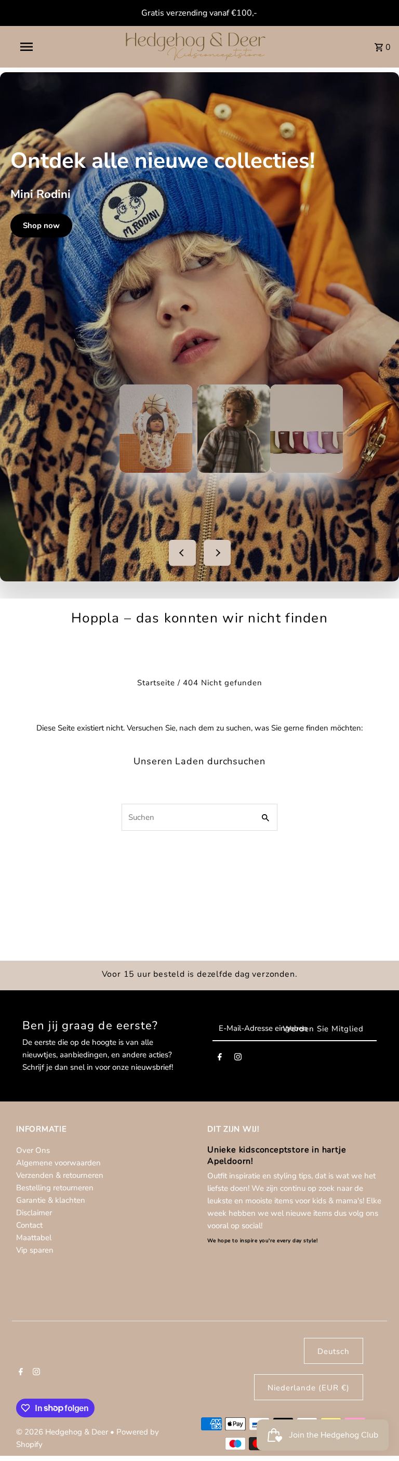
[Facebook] (220, 1059)
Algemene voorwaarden (58, 1163)
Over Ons (33, 1150)
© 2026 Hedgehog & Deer (63, 1432)
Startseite (156, 683)
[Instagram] (238, 1059)
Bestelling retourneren (55, 1188)
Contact (29, 1225)
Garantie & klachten (50, 1200)
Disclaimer (34, 1212)
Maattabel (33, 1237)
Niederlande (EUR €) (309, 1388)
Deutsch (333, 1351)
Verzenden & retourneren (59, 1175)
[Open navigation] (46, 47)
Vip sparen (35, 1250)
